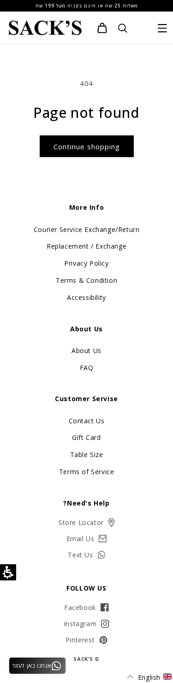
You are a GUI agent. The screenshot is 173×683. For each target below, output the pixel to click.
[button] (162, 28)
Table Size (86, 454)
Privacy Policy (86, 263)
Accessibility (86, 297)
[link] (102, 28)
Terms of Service (86, 471)
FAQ (87, 367)
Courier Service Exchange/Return (87, 229)
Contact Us (87, 420)
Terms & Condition (86, 280)
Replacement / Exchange (86, 246)
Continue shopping (87, 146)
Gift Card (86, 437)
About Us (86, 350)
